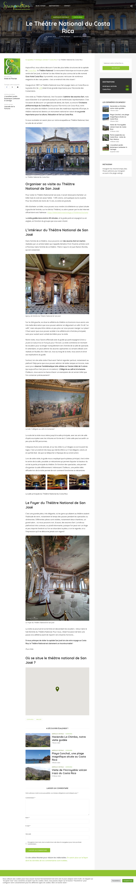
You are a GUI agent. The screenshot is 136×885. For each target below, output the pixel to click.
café (40, 88)
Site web (28, 834)
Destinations (54, 6)
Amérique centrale (61, 17)
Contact (67, 6)
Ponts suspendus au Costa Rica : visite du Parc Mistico (118, 137)
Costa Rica (78, 17)
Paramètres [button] (116, 881)
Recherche (116, 68)
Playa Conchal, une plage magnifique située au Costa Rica (69, 756)
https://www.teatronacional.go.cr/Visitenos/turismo (67, 212)
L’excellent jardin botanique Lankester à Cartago (118, 147)
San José (38, 719)
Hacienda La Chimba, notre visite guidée (69, 738)
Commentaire (30, 798)
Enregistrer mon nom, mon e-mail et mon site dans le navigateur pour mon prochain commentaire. (54, 843)
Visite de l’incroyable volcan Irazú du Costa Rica (69, 771)
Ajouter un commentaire (82, 37)
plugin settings (118, 173)
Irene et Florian (10, 78)
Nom (28, 818)
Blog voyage (40, 6)
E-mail (28, 826)
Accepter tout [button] (128, 881)
